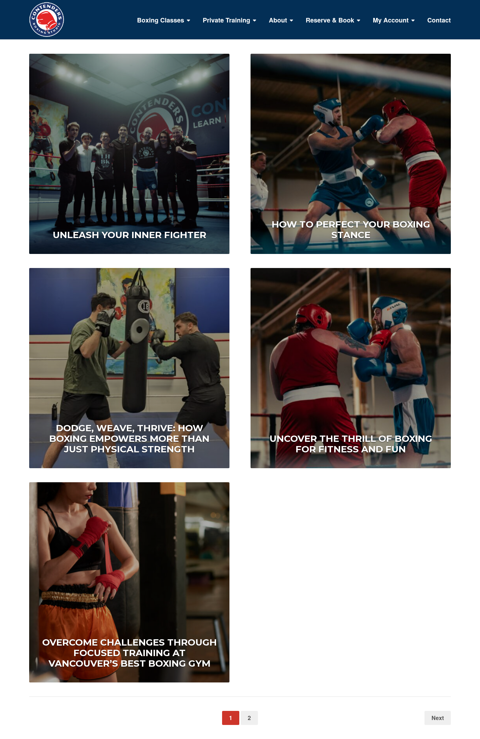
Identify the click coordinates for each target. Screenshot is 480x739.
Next (438, 718)
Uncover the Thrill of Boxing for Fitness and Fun (351, 444)
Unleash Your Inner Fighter (129, 235)
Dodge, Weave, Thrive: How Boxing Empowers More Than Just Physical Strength (129, 439)
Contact (439, 20)
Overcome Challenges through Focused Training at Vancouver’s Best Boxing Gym (129, 653)
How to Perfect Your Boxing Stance (351, 230)
